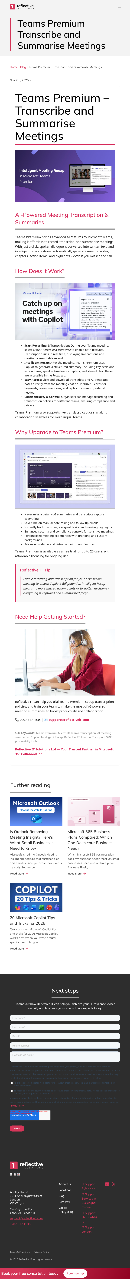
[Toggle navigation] (119, 6)
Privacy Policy (41, 1252)
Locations (65, 1190)
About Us (65, 1184)
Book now (73, 1273)
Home (14, 67)
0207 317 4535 (20, 1224)
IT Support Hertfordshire (89, 1217)
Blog (23, 67)
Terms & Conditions (20, 1252)
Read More (17, 873)
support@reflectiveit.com (69, 720)
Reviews (64, 1202)
